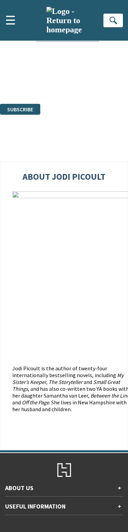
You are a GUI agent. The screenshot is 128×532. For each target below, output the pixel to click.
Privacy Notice (16, 82)
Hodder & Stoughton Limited (78, 70)
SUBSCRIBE (20, 109)
